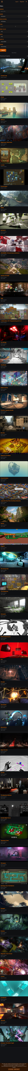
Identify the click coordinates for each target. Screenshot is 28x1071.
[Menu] (2, 1)
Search (2, 9)
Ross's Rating (3, 19)
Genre (1, 14)
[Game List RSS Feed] (27, 56)
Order (1, 44)
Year (1, 24)
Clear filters (14, 52)
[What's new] (26, 1)
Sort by (2, 39)
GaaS (1, 34)
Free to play (3, 29)
